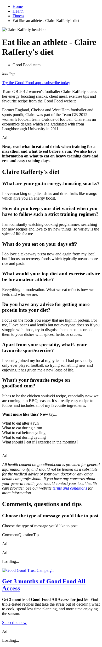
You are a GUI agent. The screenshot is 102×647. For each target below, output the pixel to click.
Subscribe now (14, 622)
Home (18, 6)
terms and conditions (70, 488)
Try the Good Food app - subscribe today (36, 82)
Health (18, 11)
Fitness (18, 16)
